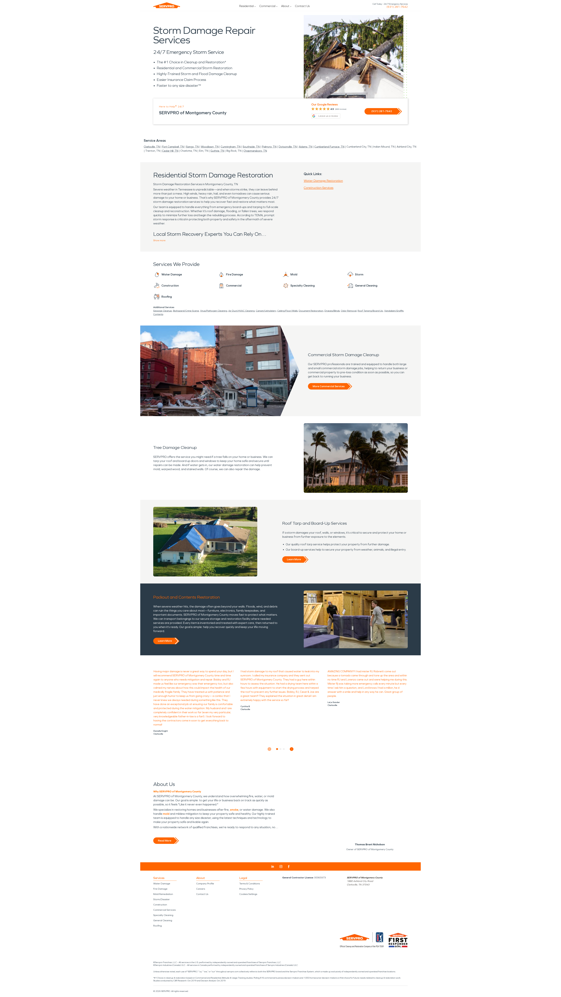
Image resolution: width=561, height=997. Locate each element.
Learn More (294, 559)
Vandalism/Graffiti (394, 310)
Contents (158, 314)
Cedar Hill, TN (170, 150)
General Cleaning (162, 920)
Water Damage (161, 883)
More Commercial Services (328, 386)
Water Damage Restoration (323, 181)
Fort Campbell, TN (173, 146)
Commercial (267, 6)
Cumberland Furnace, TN (329, 146)
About (285, 6)
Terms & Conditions (249, 883)
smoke (234, 809)
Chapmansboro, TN (255, 150)
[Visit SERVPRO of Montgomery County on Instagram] (281, 866)
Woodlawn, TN (210, 146)
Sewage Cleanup (162, 310)
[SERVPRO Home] (166, 5)
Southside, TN (251, 146)
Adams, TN (305, 146)
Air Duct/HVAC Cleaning (241, 310)
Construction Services (318, 188)
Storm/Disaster (161, 899)
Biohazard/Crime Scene (186, 310)
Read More (164, 840)
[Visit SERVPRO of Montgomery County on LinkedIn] (272, 866)
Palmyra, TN (269, 146)
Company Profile (205, 883)
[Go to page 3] (284, 749)
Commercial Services (164, 910)
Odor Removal (348, 310)
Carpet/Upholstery (266, 310)
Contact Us (302, 6)
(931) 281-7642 (397, 6)
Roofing (157, 925)
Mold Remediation (163, 894)
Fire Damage (160, 888)
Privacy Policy (246, 888)
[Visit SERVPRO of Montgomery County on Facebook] (289, 866)
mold (166, 813)
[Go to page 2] (280, 749)
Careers (200, 888)
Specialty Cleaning (163, 915)
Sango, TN (192, 146)
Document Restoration (311, 310)
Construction (160, 904)
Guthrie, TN (217, 150)
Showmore (159, 240)
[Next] (291, 749)
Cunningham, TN (230, 146)
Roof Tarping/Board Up (370, 310)
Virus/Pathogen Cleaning (213, 310)
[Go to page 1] (277, 749)
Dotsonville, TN (288, 146)
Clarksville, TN (152, 146)
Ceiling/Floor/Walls (287, 310)
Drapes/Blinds (332, 310)
